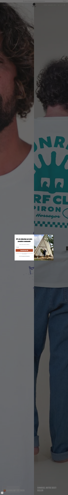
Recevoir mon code (24, 250)
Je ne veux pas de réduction (24, 256)
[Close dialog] (52, 236)
